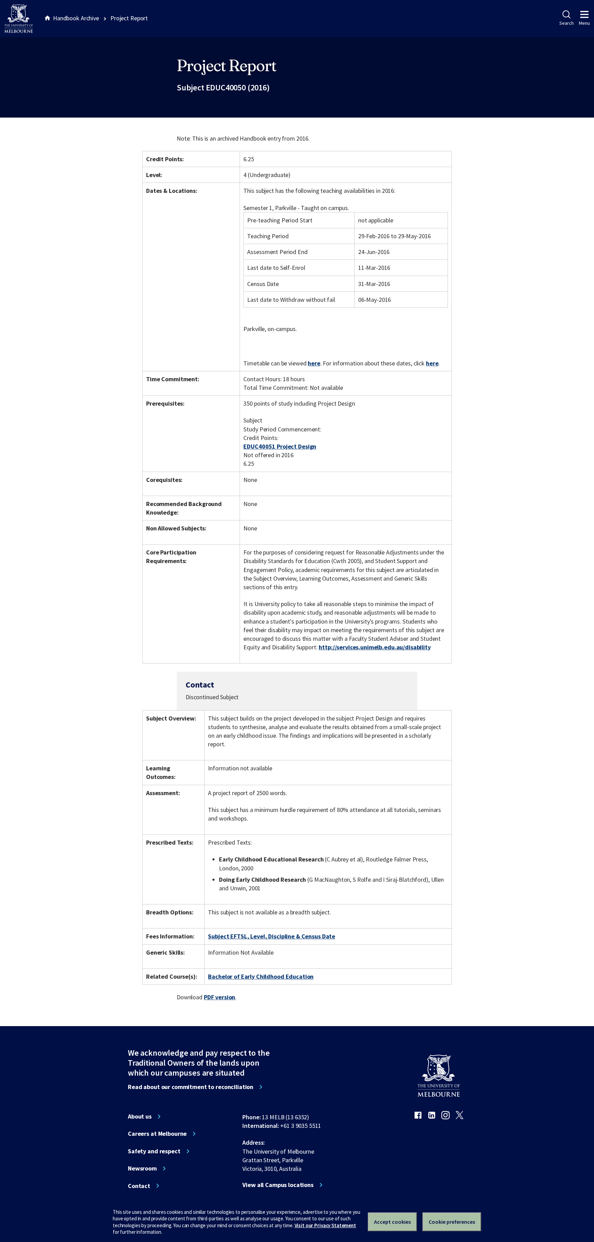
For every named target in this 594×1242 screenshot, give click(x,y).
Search (566, 23)
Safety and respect (154, 1151)
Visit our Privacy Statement (325, 1225)
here (314, 363)
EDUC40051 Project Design (279, 446)
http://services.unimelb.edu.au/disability (374, 647)
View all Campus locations (278, 1185)
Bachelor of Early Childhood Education (261, 976)
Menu (584, 23)
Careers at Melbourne (157, 1133)
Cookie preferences (452, 1221)
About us (140, 1116)
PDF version (219, 997)
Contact (139, 1186)
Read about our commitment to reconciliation (190, 1087)
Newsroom (142, 1168)
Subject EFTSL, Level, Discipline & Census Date (271, 936)
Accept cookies (392, 1221)
